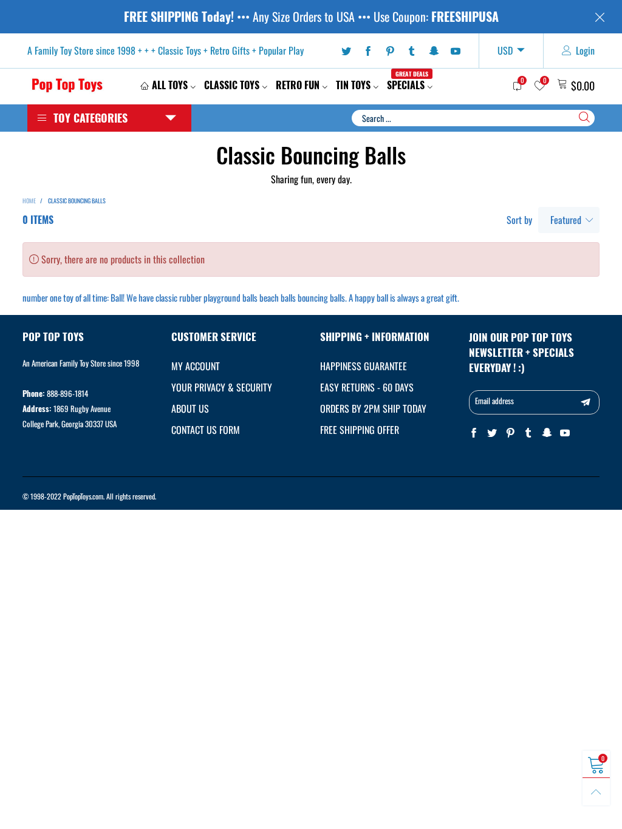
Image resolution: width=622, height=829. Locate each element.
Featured (565, 219)
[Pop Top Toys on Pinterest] (510, 433)
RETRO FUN (298, 85)
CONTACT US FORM (205, 429)
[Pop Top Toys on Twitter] (492, 433)
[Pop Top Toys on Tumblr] (528, 433)
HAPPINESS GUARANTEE (363, 366)
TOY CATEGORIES (90, 118)
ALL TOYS (170, 85)
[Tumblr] (412, 51)
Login (585, 50)
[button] (586, 402)
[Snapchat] (434, 51)
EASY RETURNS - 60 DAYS (367, 387)
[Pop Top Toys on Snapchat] (547, 433)
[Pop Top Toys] (67, 84)
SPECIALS (407, 85)
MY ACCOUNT (195, 366)
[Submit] (584, 117)
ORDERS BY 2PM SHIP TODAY (373, 408)
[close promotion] (599, 16)
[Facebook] (368, 51)
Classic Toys (231, 85)
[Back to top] (596, 791)
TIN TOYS (353, 85)
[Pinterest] (390, 51)
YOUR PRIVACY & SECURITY (221, 387)
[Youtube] (455, 51)
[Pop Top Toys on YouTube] (565, 433)
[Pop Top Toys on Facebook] (474, 433)
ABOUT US (190, 408)
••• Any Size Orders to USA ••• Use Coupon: (311, 16)
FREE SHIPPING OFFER (359, 429)
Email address (494, 400)
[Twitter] (346, 51)
